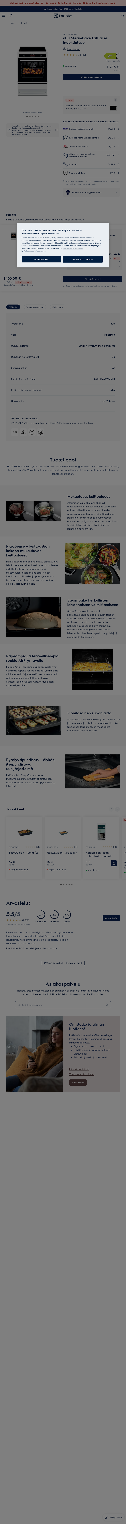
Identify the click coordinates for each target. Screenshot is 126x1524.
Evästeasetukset (41, 259)
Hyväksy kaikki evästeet (83, 259)
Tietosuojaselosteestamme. (35, 251)
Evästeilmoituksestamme (73, 248)
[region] (63, 245)
